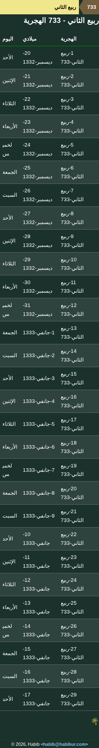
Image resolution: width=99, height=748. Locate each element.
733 (91, 7)
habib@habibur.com (64, 744)
